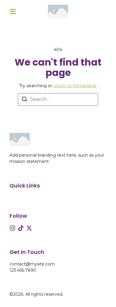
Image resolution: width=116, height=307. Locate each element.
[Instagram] (12, 228)
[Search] (24, 100)
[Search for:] (58, 99)
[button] (13, 11)
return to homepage (74, 85)
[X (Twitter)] (29, 228)
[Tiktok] (21, 228)
